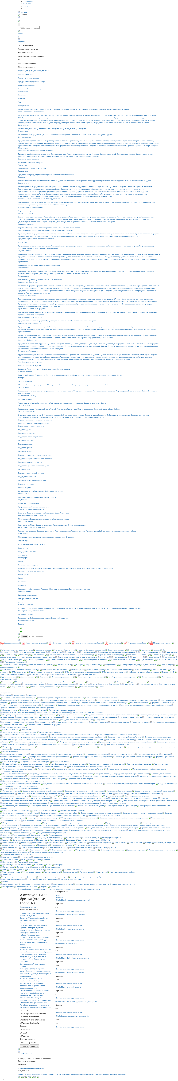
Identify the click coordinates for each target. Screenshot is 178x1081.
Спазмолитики (40, 168)
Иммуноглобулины (25, 128)
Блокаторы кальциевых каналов (30, 217)
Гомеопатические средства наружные (98, 134)
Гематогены (23, 91)
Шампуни (22, 384)
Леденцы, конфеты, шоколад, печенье (33, 70)
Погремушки (39, 491)
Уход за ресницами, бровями (89, 409)
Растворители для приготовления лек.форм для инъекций (41, 236)
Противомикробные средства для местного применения (98, 304)
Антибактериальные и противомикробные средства (117, 236)
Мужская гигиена (25, 399)
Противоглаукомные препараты (81, 140)
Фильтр (33, 907)
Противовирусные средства (29, 145)
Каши (36, 497)
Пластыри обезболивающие (29, 589)
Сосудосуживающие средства (48, 306)
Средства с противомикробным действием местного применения (53, 359)
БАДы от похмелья (25, 444)
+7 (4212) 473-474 (25, 1053)
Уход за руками (122, 391)
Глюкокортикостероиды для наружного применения (38, 196)
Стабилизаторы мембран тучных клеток (113, 109)
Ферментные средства (36, 120)
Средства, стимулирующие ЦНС (91, 290)
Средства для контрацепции (90, 359)
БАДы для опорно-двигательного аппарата (35, 458)
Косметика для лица (26, 409)
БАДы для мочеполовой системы (31, 473)
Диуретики (30, 219)
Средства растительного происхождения (34, 246)
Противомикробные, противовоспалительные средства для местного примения (125, 301)
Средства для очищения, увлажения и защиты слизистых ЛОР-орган (93, 299)
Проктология (23, 261)
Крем (20, 525)
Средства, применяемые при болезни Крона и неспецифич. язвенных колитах (76, 120)
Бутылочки (22, 513)
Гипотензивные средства (105, 221)
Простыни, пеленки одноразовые (31, 571)
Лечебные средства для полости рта (59, 417)
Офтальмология (24, 137)
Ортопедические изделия (28, 565)
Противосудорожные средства (38, 293)
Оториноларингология (27, 295)
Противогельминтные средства (83, 320)
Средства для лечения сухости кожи (74, 196)
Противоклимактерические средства (83, 354)
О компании (28, 1)
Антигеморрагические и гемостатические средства (131, 180)
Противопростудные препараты (30, 312)
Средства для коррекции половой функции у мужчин (129, 346)
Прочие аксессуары (63, 531)
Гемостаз (21, 177)
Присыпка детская (60, 525)
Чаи (19, 102)
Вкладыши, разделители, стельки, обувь (98, 568)
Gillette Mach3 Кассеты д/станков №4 (70, 972)
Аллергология (23, 105)
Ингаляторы (23, 548)
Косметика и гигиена (46, 889)
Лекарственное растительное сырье (48, 227)
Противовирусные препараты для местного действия (39, 189)
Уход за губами (107, 409)
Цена (57, 895)
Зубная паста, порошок (77, 525)
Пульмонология (24, 331)
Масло (32, 525)
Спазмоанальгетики (26, 168)
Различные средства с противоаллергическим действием (74, 109)
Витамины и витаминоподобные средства (82, 156)
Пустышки (35, 507)
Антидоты (22, 279)
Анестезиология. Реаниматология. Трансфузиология (39, 198)
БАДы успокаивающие (27, 476)
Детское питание (24, 493)
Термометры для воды (27, 531)
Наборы (21, 377)
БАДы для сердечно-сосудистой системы (34, 455)
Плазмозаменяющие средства (120, 202)
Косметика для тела (26, 391)
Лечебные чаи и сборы (72, 227)
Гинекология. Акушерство (28, 351)
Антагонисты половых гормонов (84, 259)
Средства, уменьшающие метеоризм (69, 115)
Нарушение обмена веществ (29, 323)
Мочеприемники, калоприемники (31, 610)
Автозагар (38, 391)
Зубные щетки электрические (118, 415)
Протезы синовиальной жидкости (101, 312)
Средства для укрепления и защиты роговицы (36, 140)
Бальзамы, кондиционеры (36, 384)
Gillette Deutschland (30, 1016)
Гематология (23, 171)
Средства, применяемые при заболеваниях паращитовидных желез (90, 256)
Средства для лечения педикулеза (32, 320)
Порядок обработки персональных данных (92, 1074)
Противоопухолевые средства (127, 246)
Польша (25, 1036)
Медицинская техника (27, 551)
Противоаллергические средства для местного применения (64, 145)
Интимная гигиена (79, 375)
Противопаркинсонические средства (63, 290)
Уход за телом (23, 387)
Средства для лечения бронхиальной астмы (90, 335)
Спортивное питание (26, 85)
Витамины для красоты (126, 154)
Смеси (46, 497)
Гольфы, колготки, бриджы (28, 598)
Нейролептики (149, 288)
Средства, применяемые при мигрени (33, 290)
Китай (24, 1033)
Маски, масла (52, 384)
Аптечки (21, 561)
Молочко (26, 525)
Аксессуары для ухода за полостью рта (90, 417)
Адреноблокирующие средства (56, 217)
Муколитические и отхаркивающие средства (35, 337)
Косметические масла (64, 391)
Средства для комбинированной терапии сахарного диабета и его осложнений (74, 254)
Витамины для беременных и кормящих (34, 154)
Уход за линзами (62, 140)
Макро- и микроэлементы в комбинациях (82, 154)
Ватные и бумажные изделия (29, 365)
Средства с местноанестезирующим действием (108, 145)
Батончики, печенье (26, 497)
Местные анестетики (99, 202)
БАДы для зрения (25, 447)
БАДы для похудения (26, 433)
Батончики (22, 88)
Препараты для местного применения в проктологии (39, 265)
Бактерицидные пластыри (79, 589)
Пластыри (22, 585)
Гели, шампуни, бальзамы (72, 403)
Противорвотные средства (43, 115)
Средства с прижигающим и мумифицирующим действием (69, 191)
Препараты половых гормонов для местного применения (83, 357)
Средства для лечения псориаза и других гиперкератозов (124, 194)
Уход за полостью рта (26, 411)
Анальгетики (23, 165)
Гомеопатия (23, 131)
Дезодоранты (40, 375)
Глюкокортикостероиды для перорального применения (66, 312)
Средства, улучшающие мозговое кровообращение (125, 290)
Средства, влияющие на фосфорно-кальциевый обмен (54, 329)
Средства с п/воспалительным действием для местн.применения (133, 143)
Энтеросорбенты (115, 120)
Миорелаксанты (88, 288)
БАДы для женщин (25, 440)
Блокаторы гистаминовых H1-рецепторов (34, 109)
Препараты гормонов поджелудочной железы (53, 259)
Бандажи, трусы (36, 519)
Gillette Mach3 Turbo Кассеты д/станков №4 (72, 958)
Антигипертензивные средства (129, 217)
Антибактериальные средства (30, 362)
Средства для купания (45, 531)
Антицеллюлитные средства (104, 391)
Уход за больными (25, 604)
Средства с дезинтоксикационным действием (44, 279)
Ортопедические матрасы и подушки (66, 568)
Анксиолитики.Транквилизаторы (127, 285)
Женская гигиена (25, 371)
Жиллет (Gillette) (29, 1042)
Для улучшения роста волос (93, 384)
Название (59, 897)
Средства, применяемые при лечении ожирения (111, 326)
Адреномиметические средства (81, 217)
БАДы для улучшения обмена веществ (33, 465)
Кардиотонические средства (46, 219)
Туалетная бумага (34, 369)
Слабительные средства (113, 115)
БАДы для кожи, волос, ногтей (30, 462)
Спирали (54, 618)
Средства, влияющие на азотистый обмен (134, 343)
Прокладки (22, 375)
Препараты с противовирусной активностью (117, 233)
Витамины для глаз (58, 154)
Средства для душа (95, 375)
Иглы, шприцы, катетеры (74, 608)
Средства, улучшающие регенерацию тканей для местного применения (59, 273)
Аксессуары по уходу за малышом (31, 527)
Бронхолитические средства (29, 335)
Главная (21, 889)
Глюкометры (23, 533)
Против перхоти (65, 384)
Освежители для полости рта (29, 415)
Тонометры (22, 555)
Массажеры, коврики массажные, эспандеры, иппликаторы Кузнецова (46, 537)
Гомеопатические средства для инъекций (66, 134)
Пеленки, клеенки (78, 531)
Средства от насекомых (82, 391)
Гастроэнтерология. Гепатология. (31, 111)
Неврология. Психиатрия (28, 282)
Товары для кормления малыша (31, 509)
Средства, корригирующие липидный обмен (35, 326)
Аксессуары (44, 507)
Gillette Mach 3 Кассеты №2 (66, 943)
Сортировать (25, 907)
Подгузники (22, 499)
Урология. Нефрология (27, 340)
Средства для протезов (140, 415)
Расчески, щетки (92, 531)
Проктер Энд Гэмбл (30, 1023)
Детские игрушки (24, 487)
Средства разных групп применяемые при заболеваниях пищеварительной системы (80, 117)
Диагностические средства (28, 159)
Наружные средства (26, 211)
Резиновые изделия (26, 620)
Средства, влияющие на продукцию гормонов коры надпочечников (133, 254)
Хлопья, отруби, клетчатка (28, 78)
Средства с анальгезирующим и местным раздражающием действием (90, 186)
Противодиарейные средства (34, 117)
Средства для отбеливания (95, 415)
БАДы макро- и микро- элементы (31, 426)
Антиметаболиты (58, 246)
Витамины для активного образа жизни (33, 423)
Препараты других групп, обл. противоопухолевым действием (89, 246)
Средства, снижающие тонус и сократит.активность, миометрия (123, 354)
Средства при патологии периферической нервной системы (119, 288)
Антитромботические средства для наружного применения (86, 180)
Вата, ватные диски (49, 369)
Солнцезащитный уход (27, 395)
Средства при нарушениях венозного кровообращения (79, 219)
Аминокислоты (33, 88)
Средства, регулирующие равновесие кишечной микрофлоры (70, 122)
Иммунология (23, 125)
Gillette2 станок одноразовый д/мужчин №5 (72, 1016)
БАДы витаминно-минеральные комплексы (35, 420)
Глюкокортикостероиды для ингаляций (56, 335)
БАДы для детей (24, 429)
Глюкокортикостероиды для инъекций (130, 312)
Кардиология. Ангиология (28, 213)
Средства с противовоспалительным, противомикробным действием (73, 194)
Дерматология (24, 183)
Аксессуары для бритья (112, 375)
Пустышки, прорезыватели (28, 503)
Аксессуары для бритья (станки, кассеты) (34, 403)
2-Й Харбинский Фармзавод (34, 1013)
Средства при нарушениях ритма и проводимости (122, 219)
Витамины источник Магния (54, 156)
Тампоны (30, 375)
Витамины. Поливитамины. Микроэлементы (35, 150)
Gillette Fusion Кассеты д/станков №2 (70, 914)
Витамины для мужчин (145, 154)
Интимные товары (25, 614)
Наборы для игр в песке (53, 491)
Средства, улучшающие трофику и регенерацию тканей (121, 189)
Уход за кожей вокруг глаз (67, 409)
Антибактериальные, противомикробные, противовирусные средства (45, 230)
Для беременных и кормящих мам (32, 515)
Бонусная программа (118, 1074)
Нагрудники (49, 513)
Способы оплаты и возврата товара (60, 1074)
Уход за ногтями (134, 391)
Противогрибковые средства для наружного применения (116, 191)
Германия (26, 1029)
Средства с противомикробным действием (135, 186)
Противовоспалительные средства (32, 191)
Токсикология (23, 276)
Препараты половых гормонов (30, 254)
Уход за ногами (49, 391)
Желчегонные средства (94, 115)
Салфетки (22, 369)
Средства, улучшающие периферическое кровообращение (71, 221)
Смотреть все (5, 692)
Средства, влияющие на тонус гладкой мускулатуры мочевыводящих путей (87, 343)
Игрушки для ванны (26, 491)
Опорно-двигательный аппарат (30, 207)
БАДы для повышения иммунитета (32, 480)
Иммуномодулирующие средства (73, 128)
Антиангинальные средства (105, 217)
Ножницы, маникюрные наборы (123, 531)
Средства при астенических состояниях (140, 329)
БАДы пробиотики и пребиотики (30, 436)
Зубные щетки (104, 531)
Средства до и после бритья (95, 403)
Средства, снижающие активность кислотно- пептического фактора (122, 122)
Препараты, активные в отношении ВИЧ (81, 236)
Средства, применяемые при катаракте (143, 145)
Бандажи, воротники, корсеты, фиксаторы (34, 568)
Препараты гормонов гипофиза (144, 259)
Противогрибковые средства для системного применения (41, 233)
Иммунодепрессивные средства (46, 128)
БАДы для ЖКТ (24, 469)
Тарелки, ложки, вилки (36, 513)
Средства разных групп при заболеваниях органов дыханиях (132, 335)
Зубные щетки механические (72, 415)
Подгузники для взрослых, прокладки (49, 608)
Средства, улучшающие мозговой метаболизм (36, 238)
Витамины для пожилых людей (30, 156)
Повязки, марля (24, 591)
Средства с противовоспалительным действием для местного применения (86, 271)
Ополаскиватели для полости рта (31, 417)
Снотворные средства (27, 285)
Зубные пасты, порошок (51, 415)
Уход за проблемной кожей (45, 409)
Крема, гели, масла (61, 519)
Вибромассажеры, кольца (40, 618)
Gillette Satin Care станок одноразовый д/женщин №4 (76, 1001)
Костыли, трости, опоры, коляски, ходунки (101, 608)
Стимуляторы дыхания (63, 204)
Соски (57, 513)
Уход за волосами (25, 381)
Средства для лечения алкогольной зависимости (55, 285)
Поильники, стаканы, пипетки (129, 608)
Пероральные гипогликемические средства (114, 259)
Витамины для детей (108, 154)
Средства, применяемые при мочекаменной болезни (86, 346)
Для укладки (76, 384)
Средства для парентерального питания (34, 202)
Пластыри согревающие (59, 589)
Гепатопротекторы (25, 115)
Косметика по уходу (26, 608)
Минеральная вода (25, 74)
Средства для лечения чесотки (58, 320)
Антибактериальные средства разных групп (82, 233)
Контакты (26, 6)
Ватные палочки (63, 369)
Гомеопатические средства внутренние (33, 134)
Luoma (20, 602)
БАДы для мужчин (25, 451)
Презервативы (24, 618)
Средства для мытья (44, 525)
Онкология (22, 242)
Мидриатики (23, 148)
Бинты (20, 578)
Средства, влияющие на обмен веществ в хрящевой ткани (100, 329)
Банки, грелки (23, 574)
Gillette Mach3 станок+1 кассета (68, 987)
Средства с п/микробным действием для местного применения (120, 140)
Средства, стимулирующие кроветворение (35, 174)
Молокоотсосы (24, 519)
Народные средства (26, 224)
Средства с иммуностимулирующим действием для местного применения (63, 301)
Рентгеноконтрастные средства (30, 162)
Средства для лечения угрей (100, 196)
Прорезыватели (24, 507)
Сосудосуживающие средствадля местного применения (84, 143)
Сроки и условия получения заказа (32, 1074)
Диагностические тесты (27, 595)
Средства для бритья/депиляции (59, 375)
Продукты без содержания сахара (31, 81)
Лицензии (27, 3)
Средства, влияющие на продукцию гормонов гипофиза (40, 256)
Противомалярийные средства (147, 233)
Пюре (41, 497)
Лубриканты (63, 618)
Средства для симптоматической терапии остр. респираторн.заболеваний (83, 337)
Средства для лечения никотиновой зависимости (95, 285)
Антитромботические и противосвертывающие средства (40, 180)
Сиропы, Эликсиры (25, 227)
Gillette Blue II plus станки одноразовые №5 (72, 900)
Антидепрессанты (45, 288)
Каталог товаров (31, 889)
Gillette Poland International (33, 1020)
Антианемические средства (63, 174)
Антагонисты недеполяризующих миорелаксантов (71, 202)
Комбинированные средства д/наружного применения (39, 186)
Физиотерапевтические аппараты (31, 544)
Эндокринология (24, 250)
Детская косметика (25, 521)
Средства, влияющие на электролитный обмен (72, 326)
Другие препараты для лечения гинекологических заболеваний (43, 354)
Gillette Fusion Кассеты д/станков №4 (70, 929)
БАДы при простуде (26, 484)
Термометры (23, 540)
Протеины (43, 88)
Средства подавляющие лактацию (116, 359)
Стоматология (23, 267)
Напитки (21, 98)
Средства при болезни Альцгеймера (67, 288)
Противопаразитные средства (30, 317)
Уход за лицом (24, 405)
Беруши (21, 624)
